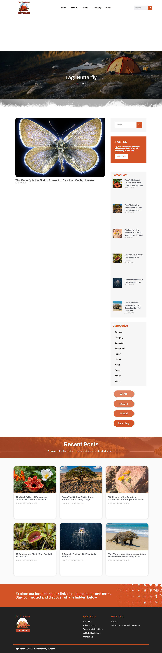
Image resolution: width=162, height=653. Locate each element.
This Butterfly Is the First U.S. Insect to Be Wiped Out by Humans (54, 180)
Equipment (120, 348)
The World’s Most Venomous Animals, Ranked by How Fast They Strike (127, 555)
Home (64, 8)
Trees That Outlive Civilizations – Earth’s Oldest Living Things (133, 207)
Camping (97, 8)
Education (119, 343)
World (108, 8)
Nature (74, 8)
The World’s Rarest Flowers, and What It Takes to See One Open (134, 182)
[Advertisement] (81, 32)
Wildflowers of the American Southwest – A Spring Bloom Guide (134, 232)
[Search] (150, 8)
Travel (85, 8)
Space (118, 370)
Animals (118, 332)
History (118, 354)
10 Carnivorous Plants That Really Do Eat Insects (134, 257)
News (117, 365)
